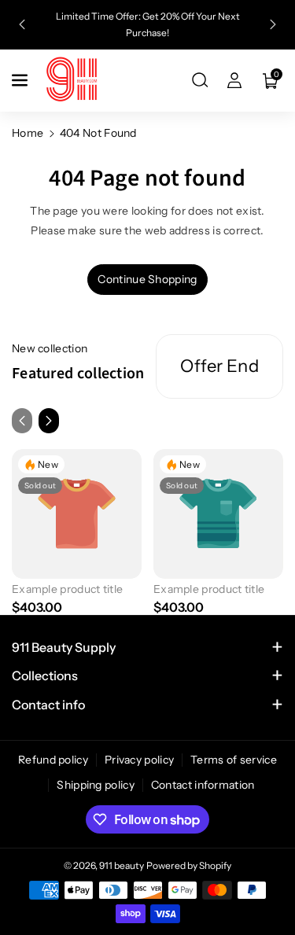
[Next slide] (273, 24)
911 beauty (121, 865)
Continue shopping (147, 279)
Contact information (203, 785)
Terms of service (233, 760)
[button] (21, 80)
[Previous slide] (22, 24)
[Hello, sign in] (234, 80)
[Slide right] (49, 420)
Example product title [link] (67, 589)
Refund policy (53, 760)
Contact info (48, 704)
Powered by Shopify (188, 865)
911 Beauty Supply (64, 647)
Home (27, 133)
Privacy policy (139, 760)
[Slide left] (22, 420)
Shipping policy (96, 785)
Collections (45, 675)
